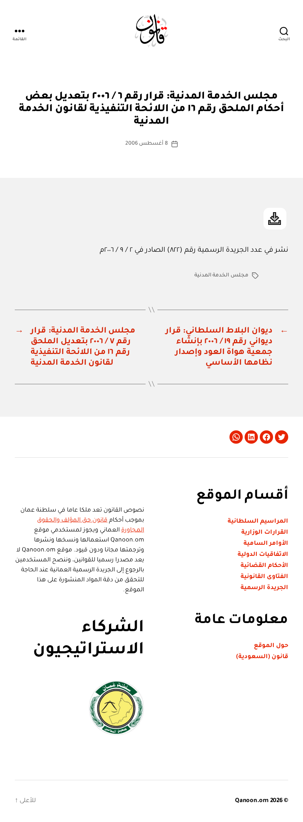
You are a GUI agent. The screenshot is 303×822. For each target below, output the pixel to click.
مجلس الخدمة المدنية (221, 276)
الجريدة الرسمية (264, 588)
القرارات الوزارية (264, 532)
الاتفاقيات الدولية (263, 554)
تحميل (274, 219)
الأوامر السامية (266, 543)
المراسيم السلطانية (258, 521)
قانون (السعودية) (262, 657)
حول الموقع (271, 646)
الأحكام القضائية (264, 566)
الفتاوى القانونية (264, 577)
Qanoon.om (252, 801)
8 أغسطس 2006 (146, 144)
